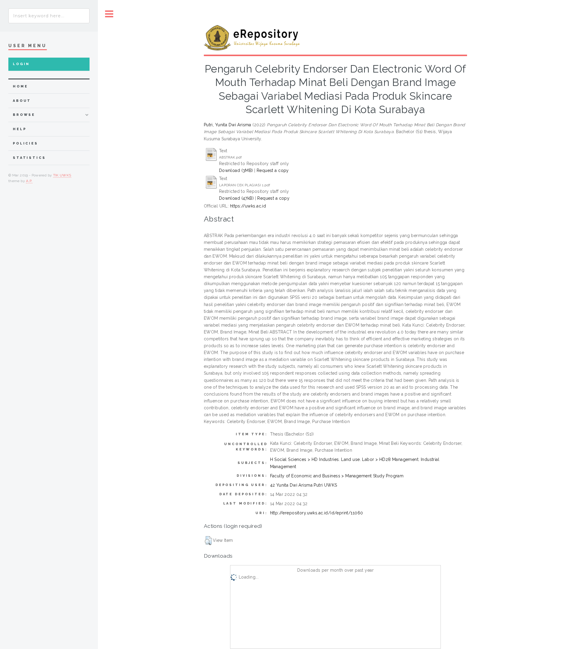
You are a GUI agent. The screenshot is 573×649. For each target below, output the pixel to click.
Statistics (29, 158)
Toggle (109, 14)
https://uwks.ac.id (248, 206)
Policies (25, 143)
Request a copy (273, 170)
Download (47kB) (236, 198)
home (20, 86)
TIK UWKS (62, 175)
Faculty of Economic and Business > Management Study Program (337, 475)
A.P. (29, 181)
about (22, 101)
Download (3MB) (236, 170)
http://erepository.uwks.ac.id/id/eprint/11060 (316, 512)
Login (21, 64)
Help (19, 129)
